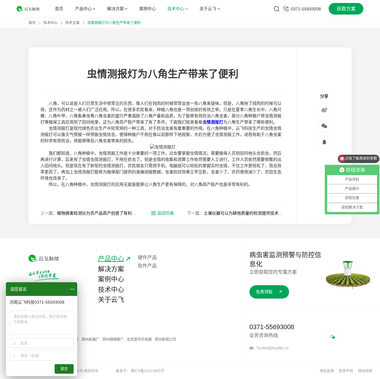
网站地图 (365, 371)
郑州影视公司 (165, 339)
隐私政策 (327, 371)
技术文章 (72, 23)
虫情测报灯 (212, 122)
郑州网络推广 (113, 339)
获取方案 (346, 8)
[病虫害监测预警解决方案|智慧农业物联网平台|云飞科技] (28, 9)
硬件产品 (147, 257)
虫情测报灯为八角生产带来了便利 (114, 23)
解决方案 (115, 8)
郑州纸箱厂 (90, 339)
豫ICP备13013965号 (147, 371)
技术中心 (175, 8)
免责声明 (346, 371)
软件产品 (147, 265)
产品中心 (83, 8)
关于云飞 (208, 8)
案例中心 (147, 8)
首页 (59, 8)
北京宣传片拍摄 (139, 339)
